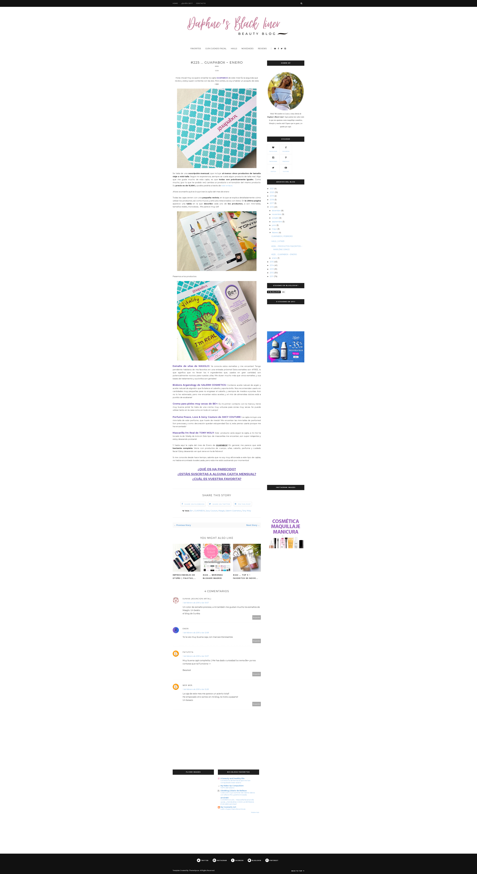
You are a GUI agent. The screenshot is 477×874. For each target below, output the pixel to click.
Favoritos (195, 48)
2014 (272, 265)
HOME (175, 3)
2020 (272, 192)
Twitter (273, 171)
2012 (272, 273)
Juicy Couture (212, 511)
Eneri (186, 628)
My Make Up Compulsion (232, 786)
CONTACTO (201, 3)
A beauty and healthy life (232, 778)
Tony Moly (246, 511)
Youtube (286, 171)
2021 (272, 188)
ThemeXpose (194, 870)
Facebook (285, 151)
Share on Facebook (194, 504)
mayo (274, 229)
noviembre (276, 214)
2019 (272, 196)
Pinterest (285, 161)
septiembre (277, 222)
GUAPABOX (199, 511)
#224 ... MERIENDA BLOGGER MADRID (213, 576)
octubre (275, 218)
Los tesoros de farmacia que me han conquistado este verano (235, 781)
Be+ (191, 511)
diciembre (276, 210)
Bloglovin (273, 151)
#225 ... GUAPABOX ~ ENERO (284, 254)
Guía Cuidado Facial (215, 48)
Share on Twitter (221, 504)
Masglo (221, 511)
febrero (275, 232)
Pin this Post (244, 504)
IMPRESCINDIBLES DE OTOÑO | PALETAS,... (184, 576)
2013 (272, 269)
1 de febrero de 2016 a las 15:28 (196, 689)
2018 (272, 200)
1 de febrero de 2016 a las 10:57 (196, 603)
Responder (256, 617)
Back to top (297, 871)
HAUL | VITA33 (277, 241)
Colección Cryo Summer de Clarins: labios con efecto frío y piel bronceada (237, 794)
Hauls (234, 48)
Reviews (262, 48)
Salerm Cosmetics (233, 511)
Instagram (273, 161)
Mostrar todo (255, 812)
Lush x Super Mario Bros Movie (232, 809)
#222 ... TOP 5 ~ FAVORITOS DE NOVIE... (245, 576)
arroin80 (224, 798)
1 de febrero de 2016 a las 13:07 (196, 656)
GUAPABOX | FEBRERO (282, 236)
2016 (272, 207)
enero (274, 258)
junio (274, 225)
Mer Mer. (188, 685)
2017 (272, 203)
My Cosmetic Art (228, 807)
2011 (272, 276)
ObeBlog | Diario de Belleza (233, 791)
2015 (272, 262)
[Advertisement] (285, 405)
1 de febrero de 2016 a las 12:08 (196, 632)
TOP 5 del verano (227, 788)
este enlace (226, 185)
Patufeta (188, 652)
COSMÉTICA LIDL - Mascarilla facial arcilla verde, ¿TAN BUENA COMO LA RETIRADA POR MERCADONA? (237, 802)
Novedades (247, 48)
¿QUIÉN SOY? (187, 3)
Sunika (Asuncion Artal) (197, 598)
